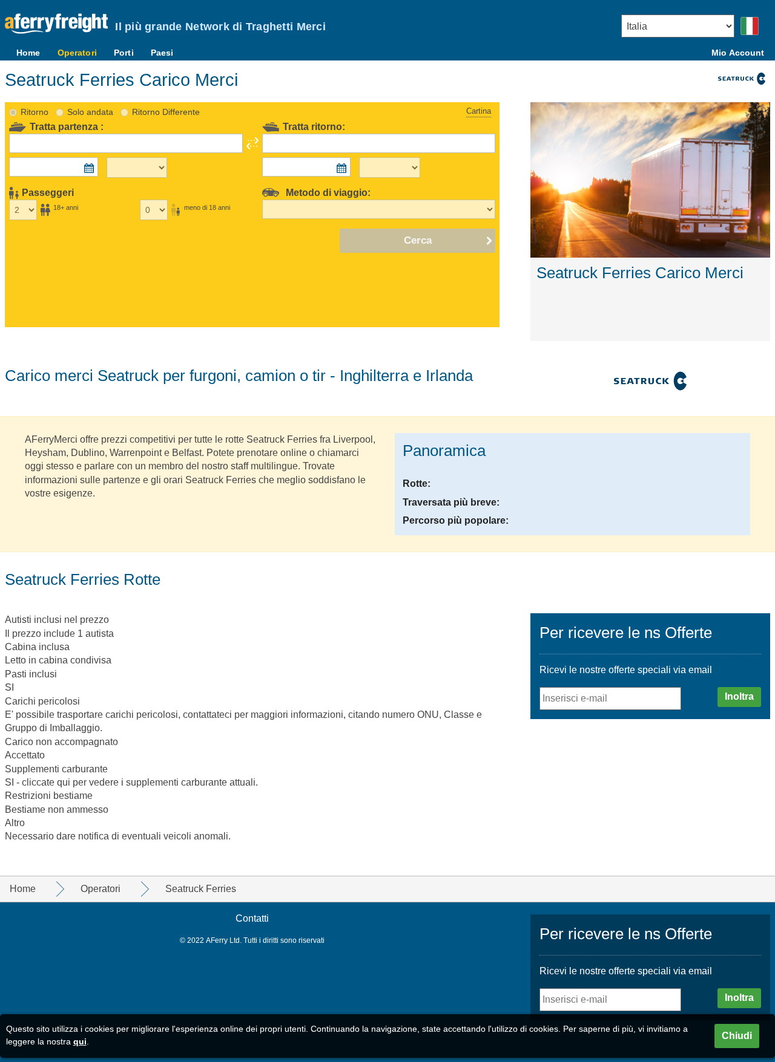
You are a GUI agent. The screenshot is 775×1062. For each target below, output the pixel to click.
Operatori (77, 52)
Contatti (252, 918)
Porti (124, 52)
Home (28, 52)
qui (80, 1041)
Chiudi (737, 1036)
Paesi (162, 52)
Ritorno (34, 112)
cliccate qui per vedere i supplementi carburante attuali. (140, 782)
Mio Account (738, 52)
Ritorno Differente (166, 112)
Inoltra (739, 696)
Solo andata (90, 112)
